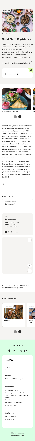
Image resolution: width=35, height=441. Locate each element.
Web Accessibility (11, 417)
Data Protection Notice (17, 435)
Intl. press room (10, 405)
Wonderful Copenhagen (13, 402)
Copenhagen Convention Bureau (16, 393)
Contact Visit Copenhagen (14, 379)
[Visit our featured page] (20, 350)
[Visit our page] (14, 350)
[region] (17, 255)
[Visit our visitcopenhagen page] (9, 350)
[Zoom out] (29, 271)
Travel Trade (9, 400)
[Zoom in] (29, 265)
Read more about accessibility (16, 63)
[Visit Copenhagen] (10, 359)
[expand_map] (30, 240)
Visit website (12, 74)
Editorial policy (10, 419)
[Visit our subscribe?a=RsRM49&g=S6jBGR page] (25, 350)
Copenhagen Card (11, 390)
